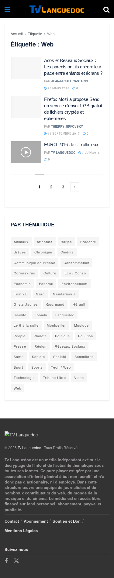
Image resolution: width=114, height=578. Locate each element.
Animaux (21, 241)
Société (59, 356)
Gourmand (55, 304)
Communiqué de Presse (34, 262)
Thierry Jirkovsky (67, 126)
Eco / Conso (75, 272)
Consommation (76, 262)
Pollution (85, 335)
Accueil (17, 33)
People (20, 335)
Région (40, 346)
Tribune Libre (54, 377)
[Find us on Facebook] (6, 561)
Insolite (20, 314)
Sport (18, 367)
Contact (12, 521)
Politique (62, 335)
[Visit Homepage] (56, 9)
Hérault (79, 304)
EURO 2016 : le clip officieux (71, 144)
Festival (21, 293)
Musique (81, 325)
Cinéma (67, 251)
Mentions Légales (21, 530)
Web (51, 33)
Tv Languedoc (63, 152)
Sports (37, 367)
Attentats (45, 241)
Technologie (24, 377)
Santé (19, 356)
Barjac (66, 241)
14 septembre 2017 (63, 133)
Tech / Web (61, 367)
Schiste (38, 356)
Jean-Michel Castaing (69, 81)
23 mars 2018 (58, 88)
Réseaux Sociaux (70, 346)
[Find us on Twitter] (16, 560)
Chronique (43, 251)
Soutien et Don (67, 521)
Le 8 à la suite (26, 325)
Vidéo (79, 377)
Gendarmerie (64, 293)
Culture (49, 272)
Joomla (41, 314)
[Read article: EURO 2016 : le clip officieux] (26, 152)
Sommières (84, 356)
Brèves (20, 251)
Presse (20, 346)
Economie (22, 283)
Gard (40, 293)
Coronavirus (24, 272)
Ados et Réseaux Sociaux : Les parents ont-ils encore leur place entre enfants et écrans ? (73, 67)
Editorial (46, 283)
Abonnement (36, 521)
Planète (40, 335)
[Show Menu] (7, 9)
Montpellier (56, 325)
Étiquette (35, 33)
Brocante (88, 241)
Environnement (74, 283)
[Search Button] (106, 9)
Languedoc (64, 314)
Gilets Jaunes (26, 304)
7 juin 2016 (90, 152)
